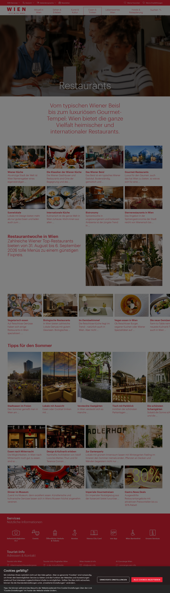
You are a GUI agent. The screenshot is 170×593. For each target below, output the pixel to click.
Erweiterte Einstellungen (113, 579)
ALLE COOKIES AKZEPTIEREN (147, 579)
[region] (85, 579)
